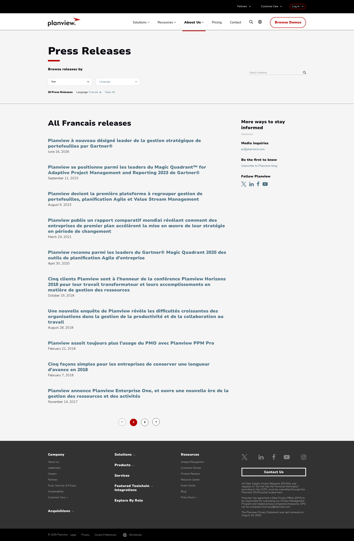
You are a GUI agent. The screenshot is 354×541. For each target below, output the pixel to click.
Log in (295, 6)
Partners (242, 6)
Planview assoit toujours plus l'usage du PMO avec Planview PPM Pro (131, 343)
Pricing (217, 22)
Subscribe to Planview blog (259, 166)
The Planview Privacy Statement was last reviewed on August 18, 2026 (273, 514)
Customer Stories (191, 468)
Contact (235, 22)
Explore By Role (128, 500)
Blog (183, 491)
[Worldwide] (260, 22)
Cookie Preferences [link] (105, 535)
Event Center (188, 485)
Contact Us (274, 472)
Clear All (110, 92)
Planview (64, 23)
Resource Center (190, 479)
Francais (93, 92)
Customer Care (269, 6)
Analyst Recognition (192, 462)
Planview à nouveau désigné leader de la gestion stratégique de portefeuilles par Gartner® (124, 143)
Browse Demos (288, 22)
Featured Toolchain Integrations (131, 488)
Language (104, 81)
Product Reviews (190, 474)
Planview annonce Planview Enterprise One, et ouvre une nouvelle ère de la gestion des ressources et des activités (138, 393)
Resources (165, 22)
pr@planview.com (253, 149)
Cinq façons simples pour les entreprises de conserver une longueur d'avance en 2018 (129, 367)
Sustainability (55, 491)
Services (121, 475)
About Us (192, 22)
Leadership (54, 468)
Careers (52, 474)
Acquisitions (59, 511)
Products (122, 465)
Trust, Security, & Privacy (62, 485)
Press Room (188, 497)
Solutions (140, 22)
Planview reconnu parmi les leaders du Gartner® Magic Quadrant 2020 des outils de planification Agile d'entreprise (137, 255)
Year (53, 81)
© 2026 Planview (58, 534)
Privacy (85, 535)
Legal (73, 535)
